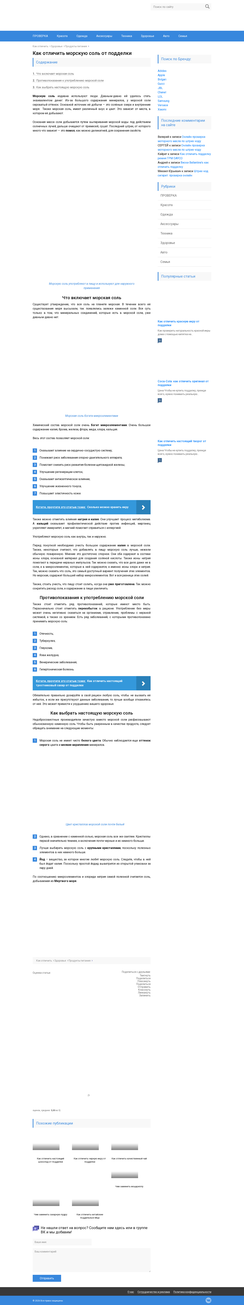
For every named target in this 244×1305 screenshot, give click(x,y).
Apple (161, 75)
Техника (126, 36)
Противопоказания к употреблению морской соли (68, 80)
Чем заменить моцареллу (129, 1186)
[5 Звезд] (60, 1095)
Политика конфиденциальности (192, 1292)
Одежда (81, 36)
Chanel (162, 92)
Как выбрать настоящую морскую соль (61, 87)
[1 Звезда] (60, 988)
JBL (160, 88)
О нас (131, 1292)
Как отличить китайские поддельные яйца (90, 1216)
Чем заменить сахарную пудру (50, 1214)
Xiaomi (162, 109)
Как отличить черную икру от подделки (90, 1160)
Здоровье (147, 36)
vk (208, 1300)
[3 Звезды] (60, 1042)
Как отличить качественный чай (129, 1158)
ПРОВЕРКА (40, 36)
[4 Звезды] (60, 1068)
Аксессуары (104, 36)
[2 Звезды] (60, 1015)
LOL (160, 96)
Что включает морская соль (53, 73)
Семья (182, 36)
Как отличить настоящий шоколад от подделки (50, 1160)
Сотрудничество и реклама (154, 1292)
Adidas (162, 71)
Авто (166, 36)
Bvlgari (162, 79)
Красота (62, 36)
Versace (163, 105)
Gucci (161, 83)
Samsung (163, 101)
